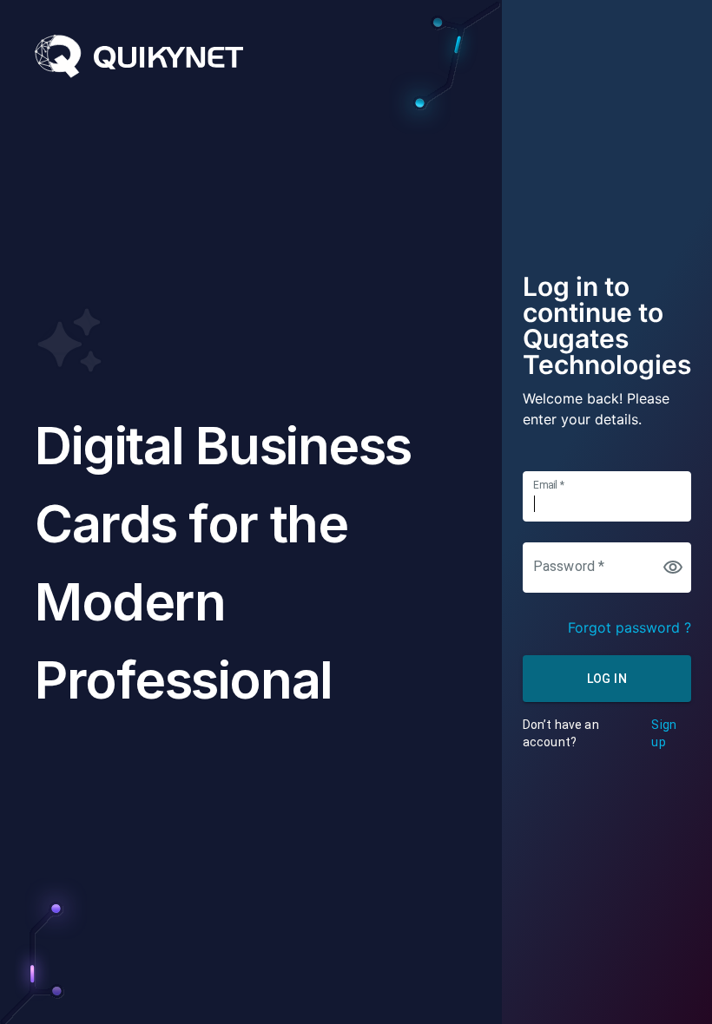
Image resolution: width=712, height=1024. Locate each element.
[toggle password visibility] (673, 567)
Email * (549, 484)
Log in (607, 679)
